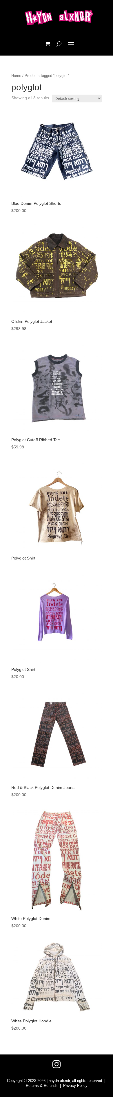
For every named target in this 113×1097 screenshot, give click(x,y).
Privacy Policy (75, 1085)
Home (16, 75)
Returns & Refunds (42, 1085)
